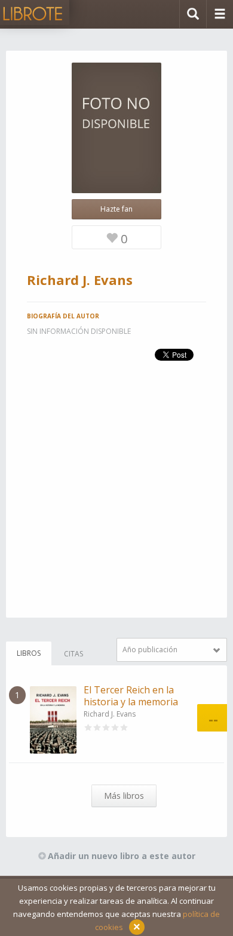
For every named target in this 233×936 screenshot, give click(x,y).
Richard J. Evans (110, 714)
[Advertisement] (116, 501)
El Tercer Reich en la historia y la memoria (131, 695)
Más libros (124, 795)
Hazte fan (116, 209)
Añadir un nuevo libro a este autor (121, 855)
